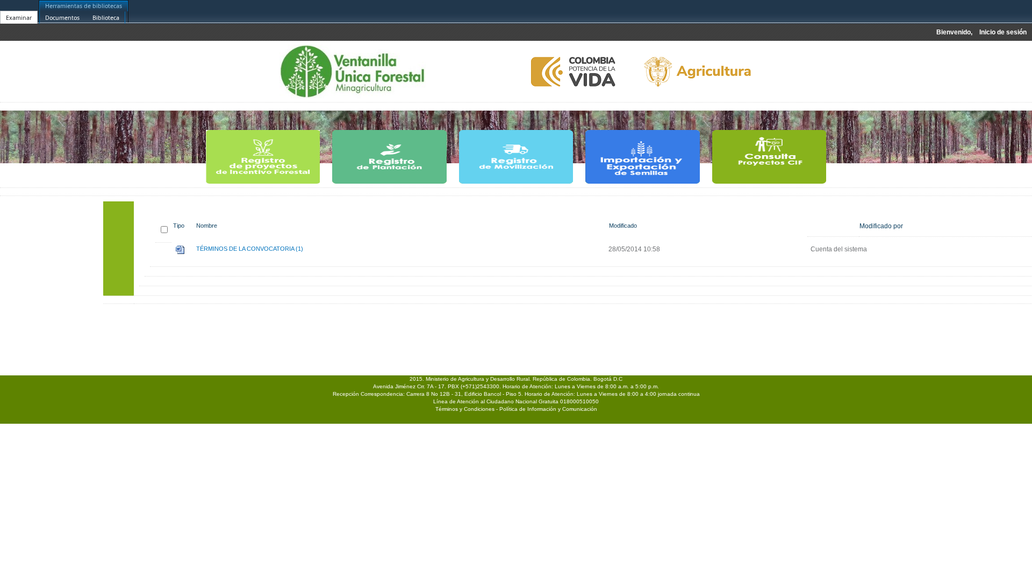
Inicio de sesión (1003, 32)
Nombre (206, 225)
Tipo (178, 225)
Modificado (623, 225)
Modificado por (881, 226)
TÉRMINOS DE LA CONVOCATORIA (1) (249, 248)
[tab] (19, 11)
